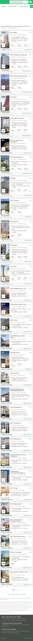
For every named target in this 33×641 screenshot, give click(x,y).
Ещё (8, 626)
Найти (27, 2)
